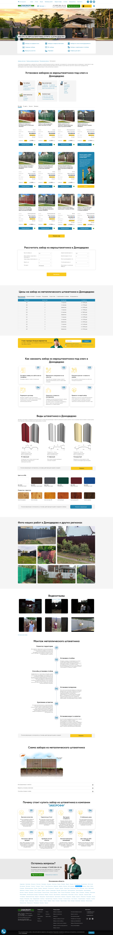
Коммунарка (53, 890)
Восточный (90, 884)
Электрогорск (89, 900)
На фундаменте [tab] (74, 296)
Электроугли (30, 902)
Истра (86, 888)
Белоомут (38, 884)
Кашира (27, 890)
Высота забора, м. (28, 252)
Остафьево (22, 896)
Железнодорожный (29, 888)
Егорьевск (22, 888)
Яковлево (42, 902)
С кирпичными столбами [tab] (63, 296)
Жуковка (40, 888)
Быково (59, 884)
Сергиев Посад (48, 898)
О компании (40, 911)
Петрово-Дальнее (50, 896)
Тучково (45, 900)
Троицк (41, 900)
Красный (66, 92)
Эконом (25, 96)
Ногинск (76, 894)
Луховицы (73, 892)
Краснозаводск (87, 890)
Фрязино (49, 900)
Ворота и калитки (74, 914)
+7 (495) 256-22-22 (59, 5)
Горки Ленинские (49, 886)
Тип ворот (26, 265)
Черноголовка (63, 900)
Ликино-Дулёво (53, 892)
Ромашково (26, 898)
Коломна (48, 890)
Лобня (59, 892)
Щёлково (83, 900)
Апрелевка (28, 884)
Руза (31, 898)
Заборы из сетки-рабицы (58, 920)
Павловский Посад (30, 896)
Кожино (43, 890)
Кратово (22, 892)
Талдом (26, 900)
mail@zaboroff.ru (90, 915)
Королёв (58, 890)
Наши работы (40, 916)
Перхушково (42, 896)
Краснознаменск (71, 890)
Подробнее (24, 933)
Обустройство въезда (75, 916)
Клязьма (39, 890)
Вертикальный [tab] (21, 296)
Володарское (77, 884)
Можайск (46, 894)
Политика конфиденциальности (24, 917)
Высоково (28, 886)
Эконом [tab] (31, 106)
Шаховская (77, 900)
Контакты (79, 1)
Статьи (65, 1)
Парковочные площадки (76, 918)
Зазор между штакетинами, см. (31, 259)
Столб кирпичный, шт (66, 262)
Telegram (77, 343)
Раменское (83, 896)
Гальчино (33, 886)
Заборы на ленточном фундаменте (60, 925)
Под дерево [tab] (45, 296)
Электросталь (23, 902)
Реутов (93, 896)
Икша (77, 888)
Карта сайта (48, 916)
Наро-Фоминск (57, 894)
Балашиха (33, 884)
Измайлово (22, 890)
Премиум (25, 99)
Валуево (63, 884)
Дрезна (84, 886)
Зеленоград (73, 888)
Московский (41, 894)
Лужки (77, 892)
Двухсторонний (45, 88)
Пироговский (57, 896)
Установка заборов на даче (76, 911)
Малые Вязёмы (23, 894)
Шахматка (25, 86)
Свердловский (36, 898)
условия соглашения (89, 344)
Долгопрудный (71, 886)
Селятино (42, 898)
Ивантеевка (91, 888)
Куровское (31, 892)
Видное (67, 884)
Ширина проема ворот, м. (67, 252)
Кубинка (26, 892)
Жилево (36, 888)
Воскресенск (84, 884)
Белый (65, 89)
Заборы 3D (55, 916)
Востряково (22, 886)
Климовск (32, 890)
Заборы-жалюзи (56, 927)
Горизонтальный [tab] (31, 296)
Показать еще (56, 236)
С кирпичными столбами (28, 88)
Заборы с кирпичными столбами (59, 923)
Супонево (22, 900)
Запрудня (57, 888)
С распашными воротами (48, 99)
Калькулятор (72, 1)
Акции (41, 1)
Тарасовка (31, 900)
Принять (91, 932)
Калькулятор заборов (75, 925)
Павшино (37, 896)
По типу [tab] (20, 106)
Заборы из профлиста (57, 911)
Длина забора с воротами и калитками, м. (30, 256)
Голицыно (38, 886)
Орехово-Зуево (87, 894)
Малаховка (92, 892)
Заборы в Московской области (77, 923)
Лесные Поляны (45, 892)
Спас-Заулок (74, 898)
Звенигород (66, 888)
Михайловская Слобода (32, 894)
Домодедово (79, 886)
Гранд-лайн (51, 88)
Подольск (63, 896)
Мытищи (51, 894)
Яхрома (46, 902)
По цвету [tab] (25, 106)
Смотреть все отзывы (22, 634)
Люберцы (87, 892)
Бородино (49, 884)
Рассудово (88, 896)
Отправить (86, 341)
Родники (22, 898)
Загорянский (51, 888)
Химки (53, 900)
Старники (88, 898)
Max (72, 343)
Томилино (37, 900)
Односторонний (53, 86)
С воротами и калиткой (47, 95)
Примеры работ (49, 1)
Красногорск (64, 890)
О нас (36, 1)
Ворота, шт (26, 262)
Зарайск (61, 888)
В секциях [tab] (38, 296)
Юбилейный (36, 902)
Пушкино (78, 896)
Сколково (60, 898)
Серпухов (55, 898)
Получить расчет (26, 144)
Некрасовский (64, 894)
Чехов (69, 900)
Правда (73, 896)
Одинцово (81, 894)
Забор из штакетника (57, 914)
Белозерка (44, 884)
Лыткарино (81, 892)
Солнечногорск (66, 898)
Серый (65, 91)
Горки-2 (42, 886)
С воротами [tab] (52, 296)
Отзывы (39, 918)
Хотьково (58, 900)
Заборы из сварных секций (58, 918)
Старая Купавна (81, 898)
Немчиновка (71, 894)
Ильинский (82, 888)
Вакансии (40, 920)
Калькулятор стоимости (52, 874)
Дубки (88, 886)
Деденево (56, 886)
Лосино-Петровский (65, 892)
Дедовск (61, 886)
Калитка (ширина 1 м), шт (66, 255)
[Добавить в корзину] (34, 145)
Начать (86, 186)
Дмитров (65, 886)
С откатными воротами (47, 97)
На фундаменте (27, 89)
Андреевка (22, 884)
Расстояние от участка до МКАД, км (67, 266)
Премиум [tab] (36, 106)
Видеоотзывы (58, 1)
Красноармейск (79, 890)
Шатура (73, 900)
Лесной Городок (38, 892)
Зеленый (66, 88)
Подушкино (68, 896)
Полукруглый (45, 86)
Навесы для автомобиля (76, 920)
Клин (36, 890)
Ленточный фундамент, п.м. (67, 259)
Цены (31, 1)
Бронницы (54, 884)
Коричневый (67, 86)
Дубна (91, 886)
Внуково (72, 884)
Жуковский (45, 888)
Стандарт (25, 98)
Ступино (93, 898)
